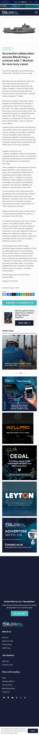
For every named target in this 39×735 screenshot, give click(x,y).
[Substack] (25, 698)
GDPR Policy (6, 648)
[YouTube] (12, 698)
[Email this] (4, 294)
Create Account (7, 665)
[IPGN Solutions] (19, 8)
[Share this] (9, 294)
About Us (5, 637)
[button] (36, 12)
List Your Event (7, 685)
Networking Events (8, 688)
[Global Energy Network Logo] (10, 12)
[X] (21, 698)
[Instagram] (17, 698)
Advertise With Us (8, 681)
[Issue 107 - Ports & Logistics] (8, 317)
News (4, 678)
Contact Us (6, 692)
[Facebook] (4, 698)
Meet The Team (7, 641)
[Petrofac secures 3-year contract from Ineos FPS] (19, 352)
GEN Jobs (5, 661)
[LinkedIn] (8, 698)
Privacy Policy (7, 644)
